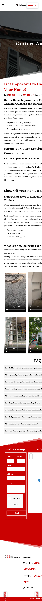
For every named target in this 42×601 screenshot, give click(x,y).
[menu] (3, 5)
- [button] (31, 457)
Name (9, 457)
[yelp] (24, 588)
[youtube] (32, 588)
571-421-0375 (29, 95)
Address (10, 474)
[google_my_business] (28, 588)
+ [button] (31, 455)
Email (9, 465)
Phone (19, 457)
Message (10, 483)
